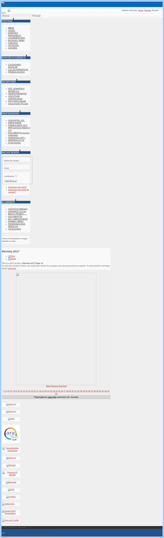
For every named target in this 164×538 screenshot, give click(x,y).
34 (84, 391)
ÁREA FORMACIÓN (36, 10)
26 (62, 391)
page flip (52, 397)
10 (18, 391)
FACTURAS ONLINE (17, 101)
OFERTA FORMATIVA (17, 94)
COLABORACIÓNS (16, 38)
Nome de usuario (11, 161)
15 (32, 391)
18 (40, 391)
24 (56, 391)
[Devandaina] (11, 513)
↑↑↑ (3, 532)
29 (70, 391)
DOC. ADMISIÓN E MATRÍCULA (16, 90)
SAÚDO (11, 30)
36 (89, 391)
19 (43, 391)
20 (46, 391)
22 (51, 391)
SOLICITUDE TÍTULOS (18, 104)
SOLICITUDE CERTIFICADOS (15, 97)
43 (108, 391)
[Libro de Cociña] (10, 520)
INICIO (11, 28)
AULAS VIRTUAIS (93, 10)
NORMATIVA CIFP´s (16, 138)
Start (48, 386)
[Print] (11, 256)
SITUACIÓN (13, 45)
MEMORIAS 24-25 (16, 140)
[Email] (12, 259)
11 (21, 391)
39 (97, 391)
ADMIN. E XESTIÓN (74, 10)
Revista (147, 10)
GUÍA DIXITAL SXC (16, 120)
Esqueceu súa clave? (17, 187)
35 (86, 391)
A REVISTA (13, 43)
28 (67, 391)
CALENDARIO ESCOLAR (14, 66)
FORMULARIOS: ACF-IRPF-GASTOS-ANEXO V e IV (19, 127)
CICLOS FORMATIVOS (18, 70)
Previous (54, 386)
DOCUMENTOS (15, 216)
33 (81, 391)
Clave (6, 168)
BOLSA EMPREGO (112, 10)
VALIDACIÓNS (14, 229)
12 (24, 391)
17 (37, 391)
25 (59, 391)
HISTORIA (12, 48)
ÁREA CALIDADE (55, 10)
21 (48, 391)
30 (73, 391)
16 (35, 391)
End (65, 386)
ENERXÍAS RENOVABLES (14, 34)
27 (65, 391)
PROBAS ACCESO (16, 72)
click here (12, 268)
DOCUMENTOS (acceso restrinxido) (18, 134)
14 (29, 391)
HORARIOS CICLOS (17, 211)
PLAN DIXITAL (14, 143)
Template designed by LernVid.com (38, 535)
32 (78, 391)
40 (100, 391)
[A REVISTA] (8, 504)
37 (92, 391)
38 (95, 391)
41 (103, 391)
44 (56, 394)
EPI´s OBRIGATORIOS (18, 219)
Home (140, 10)
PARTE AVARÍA (14, 123)
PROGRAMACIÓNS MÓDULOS (16, 225)
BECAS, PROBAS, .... (17, 214)
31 (75, 391)
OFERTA (21, 10)
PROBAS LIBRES (16, 221)
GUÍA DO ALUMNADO (17, 209)
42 (105, 391)
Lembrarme (9, 176)
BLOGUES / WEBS (16, 40)
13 (26, 391)
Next (61, 386)
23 (54, 391)
